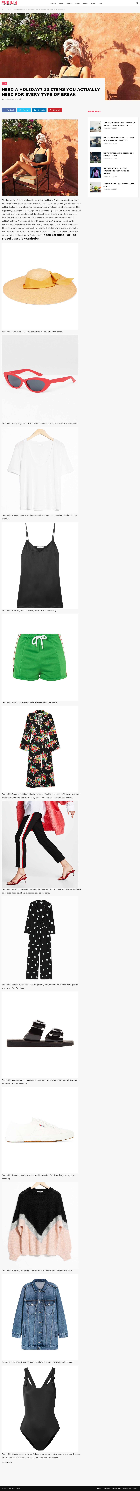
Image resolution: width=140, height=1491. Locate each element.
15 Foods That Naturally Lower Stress (119, 185)
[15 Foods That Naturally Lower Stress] (95, 187)
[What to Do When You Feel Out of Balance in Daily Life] (95, 142)
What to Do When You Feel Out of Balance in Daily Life (118, 139)
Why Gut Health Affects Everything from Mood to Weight (116, 170)
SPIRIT (93, 3)
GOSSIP (85, 3)
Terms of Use (127, 1488)
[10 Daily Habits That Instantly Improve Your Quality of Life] (95, 126)
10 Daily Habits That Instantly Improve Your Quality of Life (119, 124)
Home (3, 10)
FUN (100, 3)
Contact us (106, 1488)
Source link (7, 1462)
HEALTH (69, 3)
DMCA (135, 1488)
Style (9, 10)
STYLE (77, 3)
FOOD (61, 3)
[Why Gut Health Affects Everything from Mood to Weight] (95, 172)
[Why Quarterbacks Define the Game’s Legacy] (95, 157)
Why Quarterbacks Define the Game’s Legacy (118, 154)
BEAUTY (53, 3)
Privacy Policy (116, 1488)
